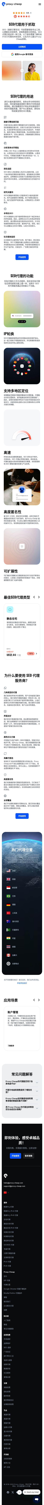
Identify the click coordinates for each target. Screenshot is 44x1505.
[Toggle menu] (39, 4)
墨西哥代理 (8, 1440)
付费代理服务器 (9, 1253)
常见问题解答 (9, 1329)
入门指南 (7, 1320)
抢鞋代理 (7, 1364)
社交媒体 (7, 1373)
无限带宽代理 (9, 1257)
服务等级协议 (9, 1400)
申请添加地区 (22, 983)
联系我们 (7, 1301)
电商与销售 (8, 1360)
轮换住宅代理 (9, 1232)
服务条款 (7, 1396)
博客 (5, 1297)
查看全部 (7, 1377)
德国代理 (7, 1423)
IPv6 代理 (7, 1266)
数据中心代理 (9, 1207)
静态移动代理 (9, 1241)
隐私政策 (7, 1392)
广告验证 (7, 1352)
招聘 (5, 1310)
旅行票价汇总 (9, 1356)
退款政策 (7, 1387)
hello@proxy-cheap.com (13, 1183)
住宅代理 (7, 1219)
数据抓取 (7, 1369)
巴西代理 (7, 1444)
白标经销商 (8, 1459)
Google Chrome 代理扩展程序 (15, 1289)
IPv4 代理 (7, 1262)
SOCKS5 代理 (9, 1245)
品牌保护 (7, 1343)
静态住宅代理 (9, 1224)
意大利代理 (8, 1431)
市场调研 (7, 1339)
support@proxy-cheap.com (14, 1186)
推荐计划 (7, 1463)
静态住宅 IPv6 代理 (11, 1228)
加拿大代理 (8, 1427)
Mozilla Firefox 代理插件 (13, 1293)
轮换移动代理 (9, 1236)
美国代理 (7, 1415)
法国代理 (7, 1436)
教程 (5, 1324)
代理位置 (7, 1285)
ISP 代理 (7, 1280)
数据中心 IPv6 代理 (11, 1215)
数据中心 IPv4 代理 (11, 1211)
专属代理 (7, 1249)
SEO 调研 (7, 1347)
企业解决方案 (9, 1306)
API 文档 (7, 1467)
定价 (5, 1276)
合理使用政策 (9, 1404)
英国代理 (7, 1419)
